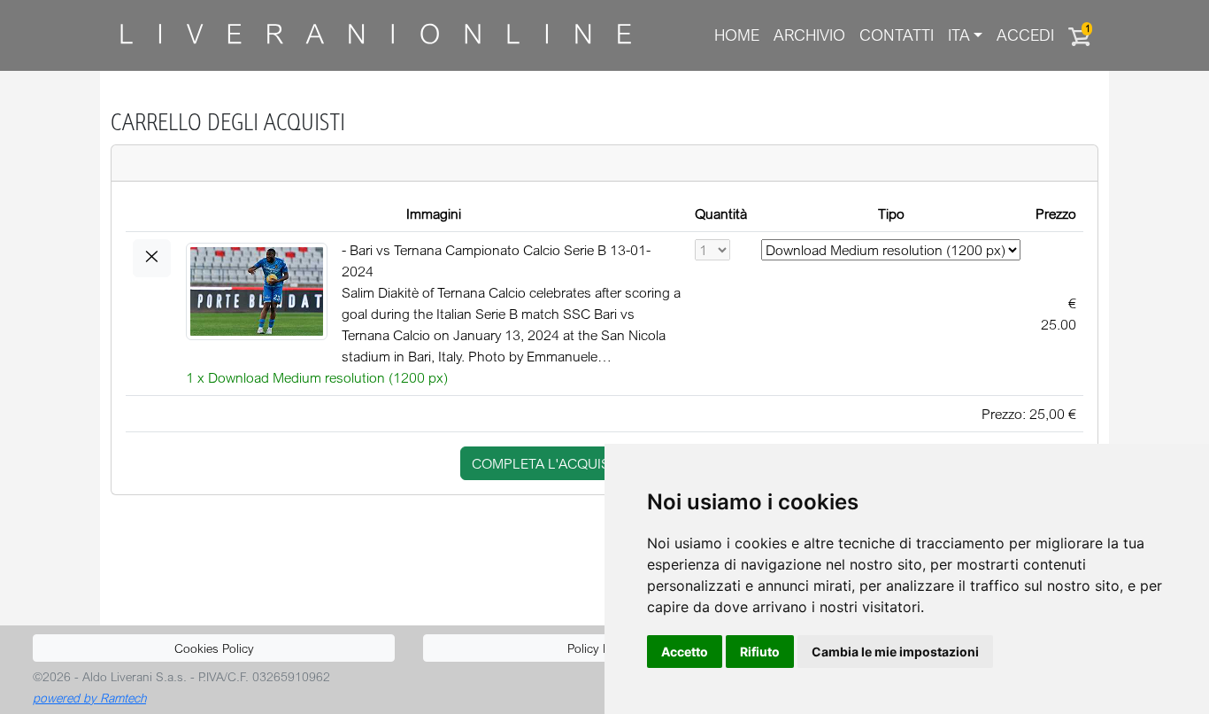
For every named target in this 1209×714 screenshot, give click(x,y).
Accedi (1025, 35)
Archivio (809, 35)
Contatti (896, 35)
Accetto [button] (684, 651)
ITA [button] (959, 35)
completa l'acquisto (550, 463)
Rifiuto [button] (760, 651)
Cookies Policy (214, 648)
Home (736, 35)
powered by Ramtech (89, 697)
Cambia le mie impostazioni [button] (895, 651)
